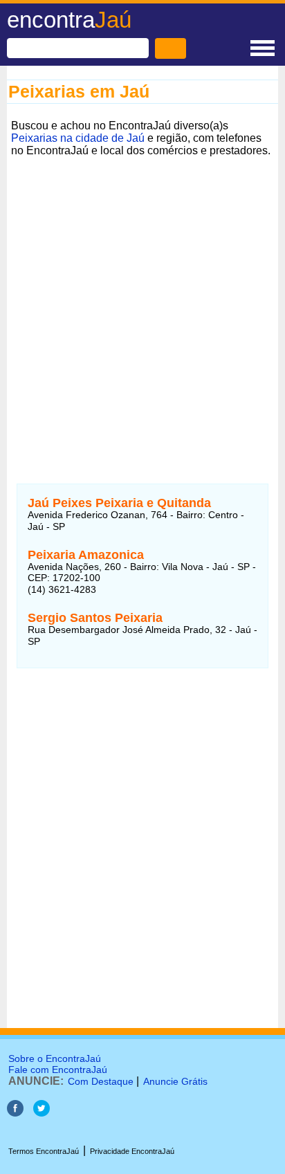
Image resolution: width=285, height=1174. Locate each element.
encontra (69, 20)
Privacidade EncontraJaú (132, 1151)
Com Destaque (101, 1081)
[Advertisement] (142, 303)
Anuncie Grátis (175, 1081)
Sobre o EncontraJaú (54, 1058)
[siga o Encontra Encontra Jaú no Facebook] (15, 1113)
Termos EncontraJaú (43, 1151)
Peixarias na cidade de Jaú (78, 138)
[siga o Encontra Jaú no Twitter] (41, 1113)
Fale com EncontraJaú (57, 1069)
